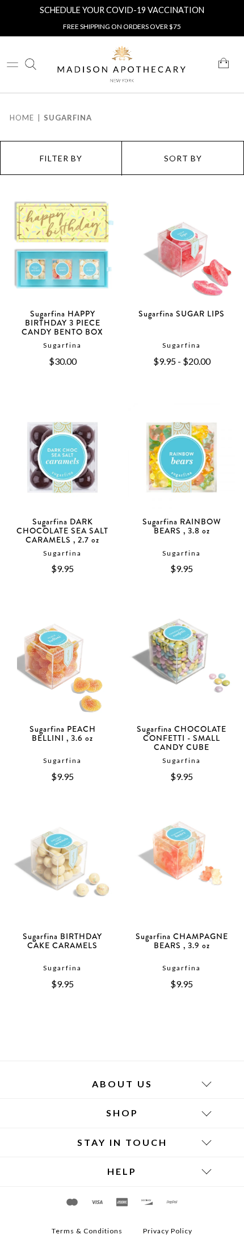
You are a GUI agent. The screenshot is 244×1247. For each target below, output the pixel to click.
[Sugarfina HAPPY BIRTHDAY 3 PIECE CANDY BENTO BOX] (62, 252)
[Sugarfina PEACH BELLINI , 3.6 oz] (62, 667)
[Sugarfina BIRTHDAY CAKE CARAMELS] (62, 875)
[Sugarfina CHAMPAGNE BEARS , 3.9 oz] (181, 875)
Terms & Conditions (87, 1231)
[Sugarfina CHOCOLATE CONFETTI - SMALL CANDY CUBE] (181, 667)
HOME (22, 117)
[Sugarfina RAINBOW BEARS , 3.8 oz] (181, 460)
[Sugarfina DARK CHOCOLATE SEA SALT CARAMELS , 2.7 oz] (62, 460)
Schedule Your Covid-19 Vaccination (122, 10)
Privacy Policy (167, 1231)
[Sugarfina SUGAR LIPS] (181, 252)
